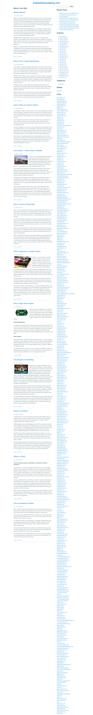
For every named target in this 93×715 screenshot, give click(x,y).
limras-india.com (60, 99)
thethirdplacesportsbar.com (62, 631)
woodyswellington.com (62, 635)
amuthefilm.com (60, 380)
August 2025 (62, 47)
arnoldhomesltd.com (61, 218)
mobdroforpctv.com (61, 332)
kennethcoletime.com (61, 417)
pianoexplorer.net (60, 625)
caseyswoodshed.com (61, 501)
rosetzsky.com (60, 393)
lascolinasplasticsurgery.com (63, 591)
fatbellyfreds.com (60, 636)
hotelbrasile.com (60, 179)
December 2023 (63, 70)
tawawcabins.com (60, 234)
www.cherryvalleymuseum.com (63, 187)
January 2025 (62, 54)
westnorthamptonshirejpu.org (63, 177)
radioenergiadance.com (62, 166)
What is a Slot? (20, 456)
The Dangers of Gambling (24, 359)
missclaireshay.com (61, 97)
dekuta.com (59, 610)
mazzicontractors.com (61, 630)
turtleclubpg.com (60, 478)
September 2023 (63, 75)
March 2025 (62, 52)
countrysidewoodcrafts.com (63, 135)
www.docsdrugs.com (61, 582)
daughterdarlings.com (61, 105)
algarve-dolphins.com (61, 442)
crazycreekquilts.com (61, 372)
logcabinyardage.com (61, 537)
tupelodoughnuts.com (61, 256)
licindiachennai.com (61, 104)
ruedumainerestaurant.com (62, 391)
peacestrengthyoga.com (62, 564)
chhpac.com (59, 697)
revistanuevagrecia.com (62, 396)
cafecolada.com (60, 339)
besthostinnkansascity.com (62, 707)
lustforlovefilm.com (61, 381)
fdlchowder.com (60, 586)
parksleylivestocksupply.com (63, 316)
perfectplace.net (60, 306)
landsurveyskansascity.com (62, 576)
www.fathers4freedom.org (62, 558)
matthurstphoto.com (61, 661)
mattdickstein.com (61, 542)
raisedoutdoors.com (61, 225)
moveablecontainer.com (62, 184)
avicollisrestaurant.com (62, 488)
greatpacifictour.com (61, 479)
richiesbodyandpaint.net (62, 102)
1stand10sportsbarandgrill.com (63, 262)
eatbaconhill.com (60, 123)
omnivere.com (60, 117)
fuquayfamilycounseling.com (63, 690)
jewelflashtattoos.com (61, 148)
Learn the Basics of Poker (24, 503)
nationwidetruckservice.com (63, 476)
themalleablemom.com (61, 416)
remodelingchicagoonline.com (63, 595)
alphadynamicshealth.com (62, 672)
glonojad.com (60, 395)
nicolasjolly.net (60, 383)
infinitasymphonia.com (62, 385)
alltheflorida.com (60, 662)
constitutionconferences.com (63, 506)
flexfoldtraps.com (60, 568)
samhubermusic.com (61, 711)
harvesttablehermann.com (62, 200)
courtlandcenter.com (61, 484)
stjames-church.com (61, 398)
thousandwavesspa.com (62, 483)
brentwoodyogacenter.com (62, 597)
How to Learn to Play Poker (24, 204)
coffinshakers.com (61, 409)
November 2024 (63, 57)
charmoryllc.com (60, 347)
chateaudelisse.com (61, 172)
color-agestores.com (61, 319)
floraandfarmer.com (61, 205)
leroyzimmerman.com (61, 682)
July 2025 (62, 49)
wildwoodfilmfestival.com (62, 176)
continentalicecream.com (62, 370)
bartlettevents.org (60, 182)
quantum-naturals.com (61, 654)
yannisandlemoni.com (61, 246)
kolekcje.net (59, 300)
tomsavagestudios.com (61, 292)
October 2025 (62, 44)
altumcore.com (60, 514)
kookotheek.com (60, 167)
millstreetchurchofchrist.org (62, 667)
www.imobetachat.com (62, 540)
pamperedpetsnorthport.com (63, 252)
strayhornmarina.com (61, 365)
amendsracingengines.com (62, 569)
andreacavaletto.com (61, 314)
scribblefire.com (60, 310)
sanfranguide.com (60, 346)
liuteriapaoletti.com (61, 458)
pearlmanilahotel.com (61, 156)
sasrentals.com (60, 272)
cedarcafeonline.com (61, 112)
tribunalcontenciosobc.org (62, 359)
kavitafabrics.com (60, 471)
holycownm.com (60, 475)
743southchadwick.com (62, 212)
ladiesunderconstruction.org (63, 192)
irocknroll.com (60, 230)
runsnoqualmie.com (61, 581)
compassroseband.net (61, 512)
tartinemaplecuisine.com (62, 422)
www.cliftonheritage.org (62, 592)
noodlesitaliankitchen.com (62, 143)
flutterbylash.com (60, 674)
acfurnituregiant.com (61, 114)
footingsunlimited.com (61, 579)
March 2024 (62, 65)
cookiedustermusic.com (62, 468)
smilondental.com (60, 269)
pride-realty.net (60, 671)
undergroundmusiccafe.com (63, 710)
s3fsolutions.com (60, 207)
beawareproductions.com (62, 404)
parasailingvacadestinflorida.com (64, 669)
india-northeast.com (61, 213)
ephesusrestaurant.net (61, 633)
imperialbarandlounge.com (62, 223)
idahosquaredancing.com (62, 233)
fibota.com (59, 641)
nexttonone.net (60, 548)
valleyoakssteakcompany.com (63, 499)
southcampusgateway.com (62, 171)
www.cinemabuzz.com (62, 612)
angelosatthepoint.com (61, 496)
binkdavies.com (60, 373)
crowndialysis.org (60, 285)
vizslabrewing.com (61, 243)
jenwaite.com (59, 679)
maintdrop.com (60, 158)
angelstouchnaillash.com (62, 265)
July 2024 (62, 59)
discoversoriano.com (61, 341)
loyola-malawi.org (60, 323)
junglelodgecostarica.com (62, 437)
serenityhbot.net (60, 550)
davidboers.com (60, 538)
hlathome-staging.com (61, 279)
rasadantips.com (60, 118)
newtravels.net (60, 128)
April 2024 (62, 64)
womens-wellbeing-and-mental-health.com (66, 293)
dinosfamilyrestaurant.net (62, 197)
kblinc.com (59, 249)
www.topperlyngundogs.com (63, 559)
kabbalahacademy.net (46, 3)
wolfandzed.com (60, 609)
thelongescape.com (61, 434)
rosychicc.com (60, 324)
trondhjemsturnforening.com (63, 648)
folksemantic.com (60, 236)
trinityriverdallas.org (61, 305)
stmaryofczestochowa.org (62, 411)
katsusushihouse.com (61, 388)
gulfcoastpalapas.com (61, 525)
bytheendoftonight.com (62, 328)
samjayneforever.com (61, 659)
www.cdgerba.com (61, 643)
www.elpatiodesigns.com (62, 638)
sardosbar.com (60, 238)
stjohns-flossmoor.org (61, 465)
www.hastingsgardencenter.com (63, 623)
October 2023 (62, 74)
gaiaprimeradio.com (61, 429)
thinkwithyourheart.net (61, 226)
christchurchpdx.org (61, 375)
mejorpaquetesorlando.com (62, 261)
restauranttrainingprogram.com (63, 287)
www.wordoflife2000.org (62, 231)
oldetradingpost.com (61, 190)
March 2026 (62, 36)
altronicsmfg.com (60, 122)
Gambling (62, 84)
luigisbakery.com (60, 605)
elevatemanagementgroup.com (63, 680)
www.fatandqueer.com (62, 573)
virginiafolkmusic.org (61, 295)
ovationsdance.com (61, 297)
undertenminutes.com (61, 115)
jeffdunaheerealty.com (61, 563)
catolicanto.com (60, 301)
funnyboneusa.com (61, 466)
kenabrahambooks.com (62, 377)
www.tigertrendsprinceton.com (63, 556)
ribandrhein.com (60, 298)
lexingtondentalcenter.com (62, 282)
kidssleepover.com (61, 127)
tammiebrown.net (60, 430)
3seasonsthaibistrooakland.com (63, 308)
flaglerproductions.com (62, 367)
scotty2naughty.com (61, 399)
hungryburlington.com (61, 419)
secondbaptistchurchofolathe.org (64, 693)
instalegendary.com (61, 140)
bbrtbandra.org (60, 151)
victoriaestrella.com (61, 481)
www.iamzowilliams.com (62, 622)
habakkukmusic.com (61, 546)
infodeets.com (60, 107)
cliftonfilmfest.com (61, 221)
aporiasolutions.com (61, 522)
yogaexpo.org (60, 311)
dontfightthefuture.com (62, 216)
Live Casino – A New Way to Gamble (28, 150)
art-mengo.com (60, 427)
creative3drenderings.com (62, 533)
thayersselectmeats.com (62, 520)
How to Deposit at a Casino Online (27, 251)
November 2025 (63, 42)
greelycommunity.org (61, 390)
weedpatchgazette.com (62, 247)
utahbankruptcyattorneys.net (63, 228)
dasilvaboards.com (61, 362)
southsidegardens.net (61, 626)
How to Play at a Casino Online (26, 105)
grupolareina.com (60, 185)
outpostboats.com (60, 326)
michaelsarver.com (61, 275)
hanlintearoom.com (61, 675)
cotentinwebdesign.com (62, 189)
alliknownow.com (60, 355)
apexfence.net (60, 713)
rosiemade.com (60, 254)
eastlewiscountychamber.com (63, 357)
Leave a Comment (18, 56)
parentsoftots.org (60, 532)
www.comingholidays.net (62, 344)
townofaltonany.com (61, 453)
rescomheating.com (61, 703)
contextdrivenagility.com (62, 406)
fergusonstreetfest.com (61, 658)
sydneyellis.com (60, 283)
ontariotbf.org (60, 138)
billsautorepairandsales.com (63, 653)
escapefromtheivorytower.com (63, 210)
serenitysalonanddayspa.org (63, 110)
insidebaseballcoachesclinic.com (64, 664)
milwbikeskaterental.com (62, 450)
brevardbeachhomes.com (62, 208)
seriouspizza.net (60, 510)
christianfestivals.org (61, 439)
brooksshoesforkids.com (62, 519)
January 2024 (62, 69)
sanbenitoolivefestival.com (62, 336)
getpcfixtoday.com (61, 149)
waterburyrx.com (60, 493)
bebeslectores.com (61, 194)
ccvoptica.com (60, 602)
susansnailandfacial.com (62, 553)
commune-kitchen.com (62, 378)
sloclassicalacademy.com (62, 360)
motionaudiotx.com (61, 700)
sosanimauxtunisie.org (61, 161)
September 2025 (63, 46)
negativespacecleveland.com (63, 457)
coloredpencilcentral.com (62, 220)
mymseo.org (59, 695)
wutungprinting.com (61, 447)
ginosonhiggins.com (61, 445)
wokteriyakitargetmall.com (62, 280)
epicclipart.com (60, 154)
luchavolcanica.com (61, 473)
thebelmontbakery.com (62, 132)
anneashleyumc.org (61, 574)
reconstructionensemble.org (63, 470)
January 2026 (62, 39)
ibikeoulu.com (60, 408)
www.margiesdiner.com (62, 584)
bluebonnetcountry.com (62, 153)
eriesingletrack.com (61, 251)
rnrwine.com (59, 687)
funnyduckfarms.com (61, 677)
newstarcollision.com (61, 270)
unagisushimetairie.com (62, 146)
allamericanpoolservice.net (62, 288)
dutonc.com (59, 432)
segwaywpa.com (60, 524)
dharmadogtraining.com (62, 698)
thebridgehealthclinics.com (62, 527)
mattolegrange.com (61, 435)
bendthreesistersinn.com (62, 463)
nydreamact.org (60, 145)
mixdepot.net (59, 613)
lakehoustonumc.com (61, 545)
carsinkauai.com (60, 666)
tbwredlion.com (60, 651)
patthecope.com (60, 507)
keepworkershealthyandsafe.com (64, 141)
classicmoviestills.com (61, 337)
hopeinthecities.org (61, 329)
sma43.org (59, 594)
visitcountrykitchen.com (62, 440)
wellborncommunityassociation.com (64, 174)
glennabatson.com (61, 363)
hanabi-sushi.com (60, 607)
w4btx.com (59, 264)
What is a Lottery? (21, 411)
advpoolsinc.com (60, 494)
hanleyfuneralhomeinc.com (62, 259)
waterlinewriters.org (61, 528)
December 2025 (63, 41)
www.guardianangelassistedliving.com (65, 646)
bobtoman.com (60, 159)
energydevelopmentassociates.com (64, 203)
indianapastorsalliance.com (62, 497)
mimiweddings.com (61, 705)
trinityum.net (59, 628)
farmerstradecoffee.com (62, 535)
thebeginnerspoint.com (62, 342)
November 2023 (63, 72)
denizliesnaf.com (60, 504)
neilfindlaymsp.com (61, 486)
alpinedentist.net (60, 164)
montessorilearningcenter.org (63, 656)
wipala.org (59, 321)
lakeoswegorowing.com (62, 689)
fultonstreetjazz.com (61, 181)
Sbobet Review (19, 12)
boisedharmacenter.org (61, 318)
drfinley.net (59, 684)
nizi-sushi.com (60, 426)
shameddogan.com (61, 530)
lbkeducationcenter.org (62, 303)
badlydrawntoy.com (61, 543)
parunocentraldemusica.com (63, 644)
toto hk (16, 416)
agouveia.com (60, 692)
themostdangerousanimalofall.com (64, 352)
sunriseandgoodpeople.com (62, 460)
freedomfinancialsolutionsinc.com (64, 566)
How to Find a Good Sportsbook (26, 61)
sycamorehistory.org (61, 617)
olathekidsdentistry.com (62, 257)
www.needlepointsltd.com (62, 587)
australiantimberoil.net (61, 195)
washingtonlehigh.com (62, 604)
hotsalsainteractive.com (62, 109)
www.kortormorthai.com (62, 571)
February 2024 (63, 67)
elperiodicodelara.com (61, 100)
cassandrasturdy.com (61, 334)
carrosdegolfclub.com (61, 202)
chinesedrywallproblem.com (63, 461)
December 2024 (63, 56)
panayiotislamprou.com (62, 169)
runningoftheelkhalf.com (62, 561)
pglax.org (59, 455)
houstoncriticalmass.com (62, 350)
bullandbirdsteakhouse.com (62, 589)
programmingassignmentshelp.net (64, 125)
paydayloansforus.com (61, 130)
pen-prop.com (60, 555)
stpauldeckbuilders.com (62, 577)
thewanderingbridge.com (62, 414)
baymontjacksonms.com (62, 452)
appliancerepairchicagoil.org (63, 136)
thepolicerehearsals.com (62, 354)
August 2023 (62, 77)
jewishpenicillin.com (61, 290)
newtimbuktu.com (61, 120)
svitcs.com (59, 509)
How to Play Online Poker (24, 303)
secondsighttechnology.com (63, 274)
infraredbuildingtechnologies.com (64, 198)
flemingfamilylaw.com (61, 685)
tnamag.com (59, 517)
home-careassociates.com (62, 313)
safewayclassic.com (61, 133)
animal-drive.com (60, 515)
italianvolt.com (60, 239)
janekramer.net (60, 424)
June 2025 (62, 51)
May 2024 (62, 62)
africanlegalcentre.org (61, 386)
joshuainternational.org (62, 551)
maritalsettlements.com (62, 448)
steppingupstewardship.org (62, 600)
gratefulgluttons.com (61, 331)
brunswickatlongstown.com (63, 421)
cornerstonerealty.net (61, 618)
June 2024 (62, 60)
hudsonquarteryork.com (62, 640)
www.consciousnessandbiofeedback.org (65, 620)
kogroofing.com (60, 163)
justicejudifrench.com (61, 412)
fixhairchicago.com (61, 502)
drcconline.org (60, 489)
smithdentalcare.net (61, 708)
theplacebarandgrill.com (62, 491)
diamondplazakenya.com (62, 649)
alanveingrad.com (60, 444)
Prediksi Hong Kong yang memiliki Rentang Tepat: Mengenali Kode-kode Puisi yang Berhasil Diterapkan (69, 14)
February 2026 (63, 38)
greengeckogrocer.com (62, 277)
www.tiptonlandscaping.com (63, 599)
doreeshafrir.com (60, 401)
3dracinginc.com (60, 349)
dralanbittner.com (60, 244)
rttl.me (58, 702)
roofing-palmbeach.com (62, 215)
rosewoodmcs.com (61, 615)
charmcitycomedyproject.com (63, 403)
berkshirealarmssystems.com (63, 241)
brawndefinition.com (61, 368)
